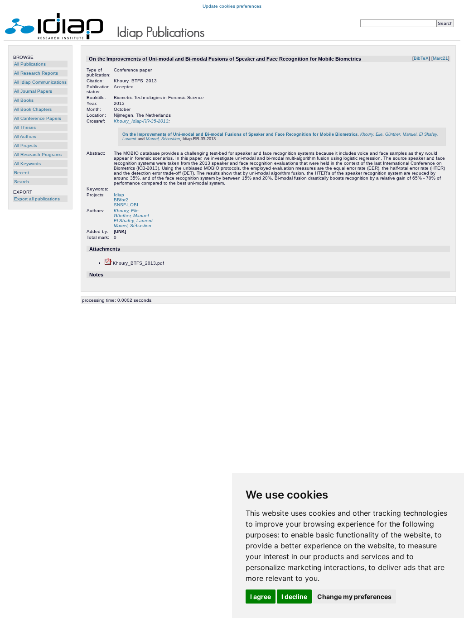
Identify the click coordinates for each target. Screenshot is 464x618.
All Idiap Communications (40, 82)
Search (21, 181)
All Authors (25, 136)
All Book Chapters (33, 109)
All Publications (30, 64)
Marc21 (440, 58)
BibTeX (421, 58)
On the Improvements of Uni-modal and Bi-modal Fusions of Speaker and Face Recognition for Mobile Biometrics (240, 134)
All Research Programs (38, 154)
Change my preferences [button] (354, 596)
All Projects (25, 145)
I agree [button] (260, 596)
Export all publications (37, 198)
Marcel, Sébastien (163, 139)
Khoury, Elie (371, 134)
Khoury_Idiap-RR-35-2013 (141, 121)
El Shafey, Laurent (133, 220)
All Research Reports (36, 73)
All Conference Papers (37, 118)
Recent (21, 172)
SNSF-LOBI (126, 204)
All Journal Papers (33, 91)
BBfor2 (121, 199)
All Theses (25, 127)
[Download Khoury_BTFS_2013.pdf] (108, 263)
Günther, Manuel (400, 134)
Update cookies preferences (232, 6)
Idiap (119, 194)
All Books (24, 100)
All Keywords (27, 163)
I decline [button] (294, 596)
